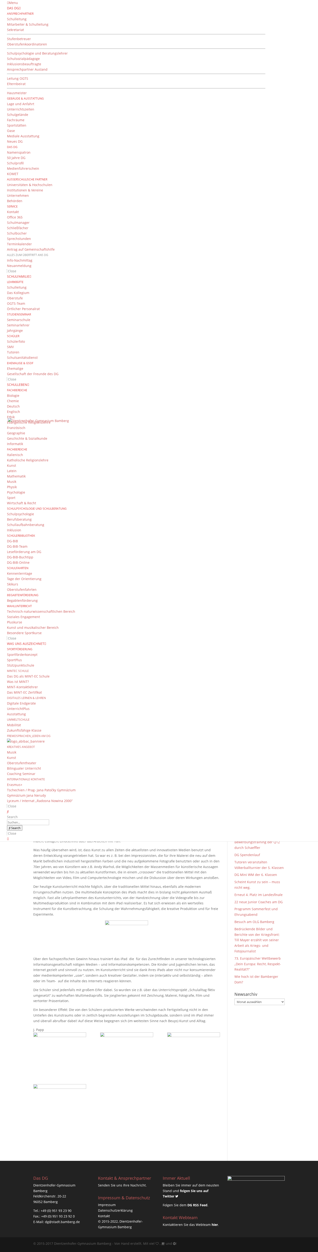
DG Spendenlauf (247, 855)
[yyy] (126, 1051)
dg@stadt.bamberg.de (62, 1222)
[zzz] (59, 1051)
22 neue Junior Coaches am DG (258, 902)
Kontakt (104, 1216)
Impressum (107, 1205)
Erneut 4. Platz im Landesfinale (258, 894)
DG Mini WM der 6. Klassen (255, 874)
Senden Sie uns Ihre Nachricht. (122, 1185)
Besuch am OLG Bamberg (254, 922)
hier (215, 1224)
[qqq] (193, 1051)
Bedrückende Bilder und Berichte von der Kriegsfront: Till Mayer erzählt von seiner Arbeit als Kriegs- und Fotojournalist (257, 940)
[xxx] (59, 1103)
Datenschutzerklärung (115, 1210)
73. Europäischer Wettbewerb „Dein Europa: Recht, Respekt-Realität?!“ (257, 964)
